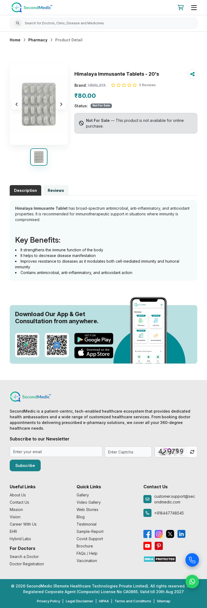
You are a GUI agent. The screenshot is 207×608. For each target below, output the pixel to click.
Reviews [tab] (56, 190)
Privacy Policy (48, 601)
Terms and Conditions (133, 601)
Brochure (85, 546)
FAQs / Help (87, 553)
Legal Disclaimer (79, 601)
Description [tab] (25, 190)
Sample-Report (90, 531)
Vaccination (87, 560)
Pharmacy (37, 40)
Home (15, 40)
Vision (15, 517)
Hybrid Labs (20, 538)
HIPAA (104, 601)
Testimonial (86, 524)
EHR (13, 531)
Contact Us (19, 502)
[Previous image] (17, 104)
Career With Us (23, 524)
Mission (16, 509)
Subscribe (25, 465)
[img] (39, 104)
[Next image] (61, 104)
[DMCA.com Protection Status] (159, 558)
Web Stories (87, 509)
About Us (18, 495)
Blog (81, 517)
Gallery (83, 495)
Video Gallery (89, 502)
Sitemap (163, 601)
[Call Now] (192, 560)
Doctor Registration (27, 564)
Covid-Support (90, 538)
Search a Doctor (24, 556)
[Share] (192, 74)
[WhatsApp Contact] (192, 582)
